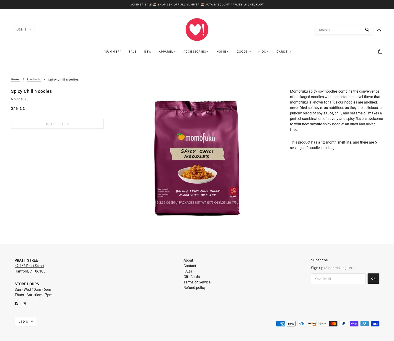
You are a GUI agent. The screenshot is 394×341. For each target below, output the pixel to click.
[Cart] (381, 52)
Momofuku (20, 99)
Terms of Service (197, 282)
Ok (373, 278)
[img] (16, 303)
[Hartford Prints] (197, 29)
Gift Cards (192, 277)
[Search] (367, 29)
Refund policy (195, 287)
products (34, 79)
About (188, 260)
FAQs (188, 271)
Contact (190, 266)
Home (15, 79)
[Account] (379, 29)
